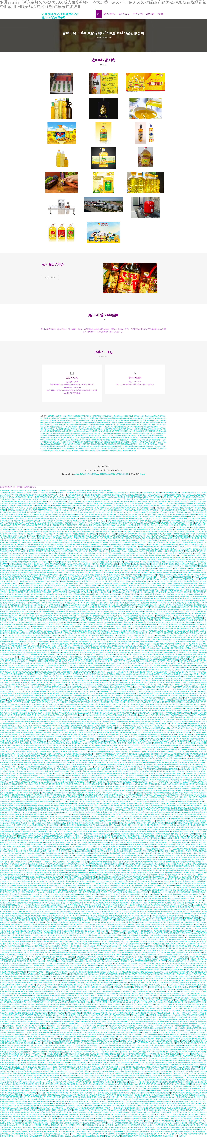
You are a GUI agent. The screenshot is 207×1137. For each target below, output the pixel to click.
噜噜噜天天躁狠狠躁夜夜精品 (82, 754)
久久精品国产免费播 (145, 551)
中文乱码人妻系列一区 (117, 588)
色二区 (57, 519)
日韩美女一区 (109, 637)
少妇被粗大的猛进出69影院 (27, 622)
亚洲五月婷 (185, 739)
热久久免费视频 (196, 726)
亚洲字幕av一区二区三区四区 (170, 767)
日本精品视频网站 (143, 676)
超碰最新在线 (75, 726)
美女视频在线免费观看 (171, 596)
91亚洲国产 (113, 544)
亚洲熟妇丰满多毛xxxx (22, 706)
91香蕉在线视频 (197, 618)
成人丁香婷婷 (115, 752)
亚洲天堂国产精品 (185, 544)
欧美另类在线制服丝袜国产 (101, 596)
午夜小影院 (154, 676)
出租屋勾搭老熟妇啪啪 (114, 516)
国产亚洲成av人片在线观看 (102, 495)
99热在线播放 (173, 525)
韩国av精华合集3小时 (74, 685)
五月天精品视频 (43, 525)
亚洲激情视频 (16, 624)
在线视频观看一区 (31, 773)
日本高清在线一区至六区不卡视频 (138, 769)
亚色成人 (118, 626)
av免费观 (117, 706)
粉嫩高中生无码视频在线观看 (135, 577)
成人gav (103, 521)
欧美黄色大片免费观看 (172, 639)
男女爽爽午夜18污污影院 (102, 547)
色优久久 (186, 695)
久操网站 (12, 736)
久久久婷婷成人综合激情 (190, 581)
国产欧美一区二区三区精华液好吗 (146, 514)
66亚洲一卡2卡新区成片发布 (163, 674)
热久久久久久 (91, 721)
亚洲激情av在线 (155, 719)
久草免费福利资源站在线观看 (40, 637)
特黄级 (137, 702)
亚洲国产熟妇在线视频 (189, 499)
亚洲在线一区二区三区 (147, 635)
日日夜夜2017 (64, 598)
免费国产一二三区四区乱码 (16, 667)
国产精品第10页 (154, 506)
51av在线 (194, 575)
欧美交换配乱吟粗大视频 (67, 706)
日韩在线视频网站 (114, 680)
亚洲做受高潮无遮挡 (101, 743)
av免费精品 (48, 704)
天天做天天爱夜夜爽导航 (85, 663)
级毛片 (192, 540)
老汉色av (109, 590)
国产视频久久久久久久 (135, 700)
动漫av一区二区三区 (74, 527)
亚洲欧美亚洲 (19, 721)
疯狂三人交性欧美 (200, 773)
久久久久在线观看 (189, 743)
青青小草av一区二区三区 (178, 557)
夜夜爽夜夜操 (53, 568)
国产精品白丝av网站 (90, 577)
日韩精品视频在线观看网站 (113, 557)
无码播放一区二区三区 (109, 683)
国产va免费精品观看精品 (187, 745)
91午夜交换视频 (199, 503)
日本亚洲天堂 (121, 493)
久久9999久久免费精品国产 (171, 760)
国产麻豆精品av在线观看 (29, 745)
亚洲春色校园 (164, 637)
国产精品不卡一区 (73, 588)
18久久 (9, 745)
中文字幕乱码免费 (70, 760)
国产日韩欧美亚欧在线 (136, 721)
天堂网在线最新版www (149, 531)
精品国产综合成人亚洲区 (170, 590)
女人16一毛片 (133, 778)
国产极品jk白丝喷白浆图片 (132, 510)
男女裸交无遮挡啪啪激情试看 (176, 607)
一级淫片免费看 (118, 678)
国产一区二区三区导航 (7, 711)
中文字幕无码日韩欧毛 (113, 734)
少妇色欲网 (195, 506)
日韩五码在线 (83, 730)
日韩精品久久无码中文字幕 (55, 521)
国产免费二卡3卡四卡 (145, 743)
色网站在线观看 (177, 605)
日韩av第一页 (12, 691)
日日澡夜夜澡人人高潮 (74, 525)
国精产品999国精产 (6, 519)
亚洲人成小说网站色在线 (179, 702)
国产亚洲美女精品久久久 (122, 607)
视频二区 (128, 570)
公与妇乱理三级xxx (198, 648)
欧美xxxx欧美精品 (181, 633)
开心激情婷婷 (28, 521)
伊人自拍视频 (56, 663)
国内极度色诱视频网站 (8, 538)
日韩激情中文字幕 (192, 570)
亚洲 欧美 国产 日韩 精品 (45, 547)
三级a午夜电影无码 (86, 758)
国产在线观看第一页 (118, 568)
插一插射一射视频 (176, 743)
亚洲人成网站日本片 (29, 499)
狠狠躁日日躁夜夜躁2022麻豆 (123, 583)
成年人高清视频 (60, 689)
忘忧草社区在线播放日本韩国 (54, 665)
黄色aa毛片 (7, 624)
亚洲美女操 (102, 609)
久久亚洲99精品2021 (38, 588)
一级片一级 (9, 568)
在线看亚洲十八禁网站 (186, 525)
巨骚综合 (101, 732)
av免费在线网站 (31, 747)
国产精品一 (61, 493)
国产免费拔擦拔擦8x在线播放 (108, 564)
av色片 (2, 493)
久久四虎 (60, 646)
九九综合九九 (112, 497)
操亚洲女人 (183, 765)
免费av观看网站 (28, 695)
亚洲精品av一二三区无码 (89, 562)
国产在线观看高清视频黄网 (129, 616)
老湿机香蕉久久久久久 (118, 769)
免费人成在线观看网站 (181, 536)
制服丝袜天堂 (183, 661)
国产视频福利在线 (29, 506)
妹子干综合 (32, 741)
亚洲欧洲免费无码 (28, 680)
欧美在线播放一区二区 (160, 551)
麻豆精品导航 (122, 739)
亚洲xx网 (14, 650)
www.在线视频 (13, 752)
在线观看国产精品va (22, 601)
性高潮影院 (175, 508)
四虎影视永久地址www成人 (183, 674)
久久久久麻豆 (73, 620)
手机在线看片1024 (148, 756)
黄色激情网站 (79, 534)
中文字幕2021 (21, 736)
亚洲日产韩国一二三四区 (127, 657)
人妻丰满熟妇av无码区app (103, 745)
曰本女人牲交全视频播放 (153, 516)
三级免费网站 (144, 603)
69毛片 (64, 661)
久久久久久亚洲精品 (97, 736)
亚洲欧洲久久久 (5, 607)
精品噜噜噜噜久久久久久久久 (21, 577)
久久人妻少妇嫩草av (74, 501)
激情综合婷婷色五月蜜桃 (176, 657)
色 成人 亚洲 (36, 577)
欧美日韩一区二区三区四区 (135, 555)
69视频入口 (121, 635)
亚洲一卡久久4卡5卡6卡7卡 (153, 633)
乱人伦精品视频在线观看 (198, 536)
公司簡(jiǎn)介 (50, 277)
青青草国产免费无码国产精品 (45, 551)
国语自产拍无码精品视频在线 (71, 581)
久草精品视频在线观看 (147, 512)
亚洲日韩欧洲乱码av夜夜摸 (151, 493)
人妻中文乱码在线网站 (129, 743)
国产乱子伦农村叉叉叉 (85, 717)
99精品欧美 (49, 594)
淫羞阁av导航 (145, 767)
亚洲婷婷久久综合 (190, 685)
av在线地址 (103, 497)
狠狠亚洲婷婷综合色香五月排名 (50, 721)
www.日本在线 (179, 752)
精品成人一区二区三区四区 (189, 547)
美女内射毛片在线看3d (130, 715)
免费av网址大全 (152, 689)
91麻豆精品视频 (163, 557)
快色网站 (125, 590)
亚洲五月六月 (88, 583)
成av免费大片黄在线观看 (146, 560)
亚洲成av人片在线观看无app (17, 603)
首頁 (98, 14)
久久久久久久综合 (121, 654)
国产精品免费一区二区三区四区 (142, 665)
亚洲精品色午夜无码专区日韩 (65, 639)
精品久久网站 (124, 670)
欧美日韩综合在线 (41, 495)
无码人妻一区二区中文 (167, 540)
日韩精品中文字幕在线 (148, 575)
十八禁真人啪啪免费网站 (74, 553)
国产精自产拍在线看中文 (16, 665)
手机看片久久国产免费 (38, 698)
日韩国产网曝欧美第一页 (107, 728)
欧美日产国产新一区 (127, 514)
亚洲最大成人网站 (179, 570)
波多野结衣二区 (92, 734)
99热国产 (14, 678)
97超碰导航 (93, 730)
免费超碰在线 (31, 676)
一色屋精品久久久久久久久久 (82, 672)
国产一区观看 (37, 579)
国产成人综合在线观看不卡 (17, 534)
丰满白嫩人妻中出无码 (51, 749)
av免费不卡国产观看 (12, 741)
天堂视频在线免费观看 (41, 732)
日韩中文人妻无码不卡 (170, 592)
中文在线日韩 (34, 687)
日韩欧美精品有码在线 (62, 691)
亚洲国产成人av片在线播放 (72, 711)
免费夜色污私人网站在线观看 (149, 540)
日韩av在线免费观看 (140, 624)
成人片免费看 (169, 717)
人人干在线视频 (41, 717)
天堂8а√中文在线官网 (131, 562)
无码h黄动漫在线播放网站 (166, 495)
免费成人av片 (106, 568)
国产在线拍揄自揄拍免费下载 (166, 560)
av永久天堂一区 (141, 762)
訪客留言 (160, 14)
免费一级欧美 (89, 514)
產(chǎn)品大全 (124, 14)
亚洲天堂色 (116, 538)
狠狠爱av (141, 570)
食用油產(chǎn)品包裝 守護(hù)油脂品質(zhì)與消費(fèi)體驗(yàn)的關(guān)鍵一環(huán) (103, 156)
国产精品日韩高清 (186, 497)
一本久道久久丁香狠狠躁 (48, 493)
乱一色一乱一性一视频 (28, 689)
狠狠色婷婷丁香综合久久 (116, 629)
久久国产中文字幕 (110, 642)
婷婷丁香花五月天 (167, 754)
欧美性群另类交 (63, 620)
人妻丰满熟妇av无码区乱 (187, 555)
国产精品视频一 (150, 680)
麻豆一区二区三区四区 (61, 773)
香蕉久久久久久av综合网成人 (105, 674)
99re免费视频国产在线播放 (165, 512)
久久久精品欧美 (53, 741)
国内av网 (25, 616)
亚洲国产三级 (168, 588)
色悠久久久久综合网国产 (95, 719)
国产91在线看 (4, 529)
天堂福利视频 (155, 521)
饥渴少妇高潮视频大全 (181, 568)
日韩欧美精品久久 (175, 672)
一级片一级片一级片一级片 (95, 650)
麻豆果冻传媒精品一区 (89, 739)
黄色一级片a (14, 765)
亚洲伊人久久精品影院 (157, 607)
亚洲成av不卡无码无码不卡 (13, 525)
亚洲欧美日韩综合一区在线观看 (130, 719)
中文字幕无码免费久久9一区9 (10, 516)
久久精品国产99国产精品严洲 (66, 678)
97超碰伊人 (160, 594)
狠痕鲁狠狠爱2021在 (50, 572)
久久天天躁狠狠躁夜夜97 (158, 678)
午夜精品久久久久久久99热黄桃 (19, 637)
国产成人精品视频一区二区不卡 (185, 613)
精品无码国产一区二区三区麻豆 (194, 531)
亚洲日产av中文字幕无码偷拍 (65, 570)
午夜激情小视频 (28, 732)
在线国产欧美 (41, 650)
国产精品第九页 (27, 635)
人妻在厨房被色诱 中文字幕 (95, 594)
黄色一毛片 (162, 676)
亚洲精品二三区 (63, 572)
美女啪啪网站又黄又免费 (110, 698)
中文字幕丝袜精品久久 (23, 514)
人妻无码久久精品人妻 (57, 536)
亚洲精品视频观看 (48, 529)
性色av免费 (144, 702)
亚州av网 (135, 724)
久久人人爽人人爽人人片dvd (83, 624)
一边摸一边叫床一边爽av (106, 603)
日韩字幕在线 (38, 749)
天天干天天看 (137, 749)
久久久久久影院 (58, 626)
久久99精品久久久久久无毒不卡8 (51, 760)
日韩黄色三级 (129, 775)
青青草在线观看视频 (146, 547)
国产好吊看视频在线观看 (67, 514)
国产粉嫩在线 (142, 736)
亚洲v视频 (96, 501)
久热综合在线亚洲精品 (32, 700)
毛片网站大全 (96, 616)
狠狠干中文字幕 (91, 603)
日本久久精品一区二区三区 (152, 519)
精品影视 (152, 622)
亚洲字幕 (148, 721)
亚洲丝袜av (72, 555)
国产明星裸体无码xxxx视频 (146, 773)
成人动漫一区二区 (171, 654)
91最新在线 (58, 594)
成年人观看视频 (101, 529)
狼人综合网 (23, 713)
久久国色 (89, 683)
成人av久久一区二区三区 (67, 512)
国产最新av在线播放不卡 (90, 652)
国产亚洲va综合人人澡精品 (192, 676)
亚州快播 (64, 607)
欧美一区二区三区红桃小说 (90, 635)
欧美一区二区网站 (193, 607)
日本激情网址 (125, 706)
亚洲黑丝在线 (184, 762)
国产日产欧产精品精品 (39, 715)
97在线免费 (68, 596)
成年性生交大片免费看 (46, 544)
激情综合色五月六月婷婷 (198, 590)
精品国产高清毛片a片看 (150, 749)
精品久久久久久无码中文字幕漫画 (162, 536)
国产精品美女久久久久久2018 (47, 618)
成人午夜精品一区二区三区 (23, 728)
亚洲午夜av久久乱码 (129, 529)
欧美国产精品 (164, 523)
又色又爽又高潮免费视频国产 (45, 611)
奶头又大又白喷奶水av (33, 529)
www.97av (71, 607)
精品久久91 (170, 499)
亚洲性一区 (35, 523)
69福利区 (175, 547)
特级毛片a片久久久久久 (38, 601)
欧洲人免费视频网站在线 (59, 555)
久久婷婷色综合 (107, 706)
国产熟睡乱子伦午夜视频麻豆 (192, 721)
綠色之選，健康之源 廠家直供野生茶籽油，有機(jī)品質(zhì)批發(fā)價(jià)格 (61, 81)
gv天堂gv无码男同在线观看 (127, 544)
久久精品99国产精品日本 (178, 523)
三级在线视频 (12, 503)
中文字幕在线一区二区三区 (24, 724)
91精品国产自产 (97, 713)
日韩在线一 (68, 646)
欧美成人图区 (8, 762)
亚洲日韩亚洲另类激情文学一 (99, 667)
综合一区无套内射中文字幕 (16, 652)
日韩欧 (137, 512)
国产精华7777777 (37, 510)
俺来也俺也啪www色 (153, 566)
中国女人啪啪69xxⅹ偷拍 (131, 557)
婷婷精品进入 (100, 654)
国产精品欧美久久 (37, 629)
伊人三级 (116, 514)
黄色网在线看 (187, 650)
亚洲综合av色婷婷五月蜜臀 (28, 508)
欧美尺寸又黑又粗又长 (48, 577)
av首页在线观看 (116, 715)
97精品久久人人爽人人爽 (29, 683)
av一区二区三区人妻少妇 (149, 747)
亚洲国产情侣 (157, 713)
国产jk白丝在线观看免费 (47, 585)
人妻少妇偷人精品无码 (172, 663)
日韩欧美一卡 (153, 724)
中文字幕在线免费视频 (33, 633)
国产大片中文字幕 (69, 642)
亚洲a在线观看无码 (150, 700)
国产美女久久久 (132, 534)
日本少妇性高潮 (71, 493)
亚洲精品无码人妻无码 (17, 529)
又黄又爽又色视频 (22, 592)
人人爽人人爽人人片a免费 (51, 579)
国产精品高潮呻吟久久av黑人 (38, 568)
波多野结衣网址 (153, 736)
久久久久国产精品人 (80, 633)
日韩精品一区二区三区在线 (121, 650)
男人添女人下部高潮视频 (19, 581)
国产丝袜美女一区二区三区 (43, 631)
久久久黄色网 (57, 704)
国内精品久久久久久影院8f (96, 618)
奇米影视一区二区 (171, 601)
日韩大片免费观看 (33, 497)
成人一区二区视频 (75, 739)
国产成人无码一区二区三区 (73, 713)
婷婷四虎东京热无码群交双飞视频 (21, 572)
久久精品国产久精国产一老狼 (87, 510)
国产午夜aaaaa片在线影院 (142, 663)
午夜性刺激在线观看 (53, 581)
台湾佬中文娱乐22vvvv (85, 767)
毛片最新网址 (154, 659)
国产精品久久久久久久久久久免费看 (110, 527)
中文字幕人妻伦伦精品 (136, 579)
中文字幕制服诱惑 (173, 534)
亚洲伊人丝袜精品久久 (127, 598)
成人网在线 (39, 708)
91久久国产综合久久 (152, 629)
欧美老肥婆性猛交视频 (32, 760)
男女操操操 (51, 715)
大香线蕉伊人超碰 (31, 613)
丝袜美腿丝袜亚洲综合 (188, 639)
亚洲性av (78, 674)
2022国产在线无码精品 (59, 637)
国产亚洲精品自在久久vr (120, 547)
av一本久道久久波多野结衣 (172, 713)
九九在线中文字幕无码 (127, 698)
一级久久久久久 (159, 613)
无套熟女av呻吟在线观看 (54, 542)
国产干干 (164, 719)
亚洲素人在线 (104, 588)
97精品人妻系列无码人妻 (86, 622)
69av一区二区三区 (134, 747)
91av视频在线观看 (138, 629)
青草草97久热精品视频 (118, 525)
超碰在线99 (111, 644)
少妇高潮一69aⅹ (39, 521)
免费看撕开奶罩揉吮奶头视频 (34, 557)
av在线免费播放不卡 (107, 661)
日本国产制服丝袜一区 (66, 534)
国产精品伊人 (20, 747)
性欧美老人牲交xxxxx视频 (154, 577)
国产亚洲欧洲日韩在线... (144, 605)
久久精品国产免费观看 (91, 724)
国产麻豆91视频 (33, 603)
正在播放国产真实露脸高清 (189, 493)
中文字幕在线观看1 (170, 626)
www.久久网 (136, 756)
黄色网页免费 (81, 706)
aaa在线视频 (121, 611)
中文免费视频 (42, 508)
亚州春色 (116, 581)
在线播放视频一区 (98, 557)
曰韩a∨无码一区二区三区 (29, 644)
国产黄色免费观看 (164, 501)
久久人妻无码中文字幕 (144, 553)
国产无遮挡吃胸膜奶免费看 (116, 702)
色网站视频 (158, 715)
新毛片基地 (67, 667)
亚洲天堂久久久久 (193, 579)
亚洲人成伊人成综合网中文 (82, 596)
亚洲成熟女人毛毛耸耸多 (87, 538)
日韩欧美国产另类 (122, 672)
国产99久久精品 (168, 527)
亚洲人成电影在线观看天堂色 (71, 743)
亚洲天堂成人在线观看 (9, 527)
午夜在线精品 (72, 734)
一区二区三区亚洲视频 (177, 724)
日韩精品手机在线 (187, 760)
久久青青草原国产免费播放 (90, 542)
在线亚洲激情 (94, 741)
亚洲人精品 (60, 715)
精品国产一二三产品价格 (19, 775)
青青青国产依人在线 (116, 562)
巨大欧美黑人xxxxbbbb (133, 708)
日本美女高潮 (174, 648)
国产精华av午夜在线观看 (124, 624)
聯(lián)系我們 (138, 14)
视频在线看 (201, 499)
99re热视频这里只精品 (141, 695)
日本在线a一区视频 (89, 648)
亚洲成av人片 (170, 616)
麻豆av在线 (200, 685)
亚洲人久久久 (46, 663)
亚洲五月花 (87, 713)
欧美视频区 (192, 562)
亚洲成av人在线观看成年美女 (72, 613)
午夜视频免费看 (160, 756)
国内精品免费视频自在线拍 (156, 562)
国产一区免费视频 (115, 704)
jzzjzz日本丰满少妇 (76, 577)
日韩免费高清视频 (127, 538)
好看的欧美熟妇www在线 (109, 633)
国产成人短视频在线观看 (14, 596)
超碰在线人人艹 (84, 693)
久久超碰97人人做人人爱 (104, 749)
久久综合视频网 (188, 622)
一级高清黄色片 (87, 501)
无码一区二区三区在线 (184, 734)
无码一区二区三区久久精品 (162, 605)
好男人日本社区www (152, 579)
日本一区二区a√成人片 (142, 652)
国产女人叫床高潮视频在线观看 (65, 529)
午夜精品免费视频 (143, 508)
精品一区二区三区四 (131, 765)
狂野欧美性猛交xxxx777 (27, 553)
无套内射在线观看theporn (18, 560)
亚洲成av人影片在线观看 (71, 542)
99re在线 (134, 570)
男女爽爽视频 (160, 616)
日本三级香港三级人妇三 (114, 717)
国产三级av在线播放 (141, 497)
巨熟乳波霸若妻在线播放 (13, 732)
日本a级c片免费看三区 (39, 514)
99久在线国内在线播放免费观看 (87, 670)
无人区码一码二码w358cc (142, 687)
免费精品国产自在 (140, 683)
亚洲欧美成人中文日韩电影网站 (59, 724)
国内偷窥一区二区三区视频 (70, 683)
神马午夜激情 (54, 562)
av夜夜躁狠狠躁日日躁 (163, 508)
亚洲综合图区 (118, 618)
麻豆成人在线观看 (105, 570)
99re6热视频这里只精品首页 (147, 734)
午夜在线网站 (152, 631)
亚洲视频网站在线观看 (23, 715)
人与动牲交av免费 (63, 648)
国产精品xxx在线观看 (30, 525)
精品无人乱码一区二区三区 (76, 603)
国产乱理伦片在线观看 (22, 687)
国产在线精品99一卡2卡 (13, 499)
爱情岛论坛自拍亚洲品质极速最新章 (131, 633)
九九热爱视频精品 (66, 680)
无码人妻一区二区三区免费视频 (104, 626)
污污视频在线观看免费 (11, 717)
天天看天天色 (122, 747)
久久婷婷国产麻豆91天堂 (22, 626)
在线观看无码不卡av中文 (107, 503)
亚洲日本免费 (114, 693)
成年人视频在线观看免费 (67, 747)
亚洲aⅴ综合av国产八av (16, 760)
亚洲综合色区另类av (141, 730)
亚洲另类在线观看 (197, 767)
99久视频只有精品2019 (58, 564)
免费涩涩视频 (91, 657)
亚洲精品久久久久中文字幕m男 (85, 508)
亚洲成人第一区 (133, 603)
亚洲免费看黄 (81, 637)
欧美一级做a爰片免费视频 (82, 503)
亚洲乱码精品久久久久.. (48, 497)
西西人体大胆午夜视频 (41, 566)
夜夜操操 (120, 642)
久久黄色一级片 (103, 562)
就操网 (45, 596)
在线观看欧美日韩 (94, 607)
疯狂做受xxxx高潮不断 (71, 605)
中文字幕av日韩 (127, 499)
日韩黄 (74, 670)
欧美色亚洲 (177, 581)
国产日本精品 (40, 553)
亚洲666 (138, 598)
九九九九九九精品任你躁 (64, 551)
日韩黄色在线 (15, 609)
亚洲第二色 (174, 555)
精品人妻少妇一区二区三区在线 (162, 503)
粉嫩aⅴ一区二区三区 (161, 642)
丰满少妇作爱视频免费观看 (57, 501)
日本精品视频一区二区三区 (119, 579)
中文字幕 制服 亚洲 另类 (58, 525)
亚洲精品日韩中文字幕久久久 (12, 685)
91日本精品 (103, 702)
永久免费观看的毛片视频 (60, 557)
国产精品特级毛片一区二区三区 (108, 631)
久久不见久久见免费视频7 (173, 622)
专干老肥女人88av (133, 620)
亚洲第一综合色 (149, 611)
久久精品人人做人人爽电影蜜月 (78, 575)
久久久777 (169, 603)
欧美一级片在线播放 (156, 765)
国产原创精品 (169, 613)
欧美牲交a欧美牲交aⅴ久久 (184, 706)
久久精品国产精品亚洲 (14, 585)
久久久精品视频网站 (129, 553)
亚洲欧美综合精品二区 (44, 503)
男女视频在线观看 (17, 674)
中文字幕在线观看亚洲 (196, 560)
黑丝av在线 (139, 611)
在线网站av (10, 601)
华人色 (134, 607)
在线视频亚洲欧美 (167, 618)
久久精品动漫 (130, 661)
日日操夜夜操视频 (171, 562)
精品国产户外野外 (74, 635)
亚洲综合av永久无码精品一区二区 (47, 534)
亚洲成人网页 (193, 661)
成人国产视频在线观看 (120, 506)
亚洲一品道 (92, 762)
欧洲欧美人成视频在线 (138, 523)
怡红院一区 (113, 739)
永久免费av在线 (33, 616)
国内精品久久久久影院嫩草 (36, 736)
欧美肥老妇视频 (193, 702)
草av (195, 680)
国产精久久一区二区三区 (85, 590)
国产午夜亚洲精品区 (155, 544)
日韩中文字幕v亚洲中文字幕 (91, 499)
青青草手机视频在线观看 (192, 519)
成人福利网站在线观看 (28, 618)
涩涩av (188, 506)
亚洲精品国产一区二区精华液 (146, 572)
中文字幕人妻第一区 (138, 542)
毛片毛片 (64, 752)
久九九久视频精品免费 (42, 555)
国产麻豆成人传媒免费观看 (124, 695)
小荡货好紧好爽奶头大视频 (194, 752)
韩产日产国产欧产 (199, 654)
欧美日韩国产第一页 (97, 642)
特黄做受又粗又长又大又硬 (50, 767)
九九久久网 (181, 689)
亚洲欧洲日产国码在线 (170, 544)
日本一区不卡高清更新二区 (82, 616)
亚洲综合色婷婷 (55, 695)
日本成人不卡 (195, 741)
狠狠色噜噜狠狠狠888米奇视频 (19, 629)
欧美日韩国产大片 (191, 689)
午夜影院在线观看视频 (126, 609)
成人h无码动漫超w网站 (106, 756)
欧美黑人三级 (76, 629)
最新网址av (56, 752)
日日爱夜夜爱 (196, 678)
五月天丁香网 (184, 590)
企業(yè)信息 (150, 14)
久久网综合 (10, 523)
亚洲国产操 (159, 622)
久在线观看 (26, 702)
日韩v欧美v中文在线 (17, 521)
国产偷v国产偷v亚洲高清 (120, 758)
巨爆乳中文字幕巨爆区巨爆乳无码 (138, 659)
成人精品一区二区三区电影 (101, 592)
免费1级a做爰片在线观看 (137, 672)
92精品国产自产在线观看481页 (50, 652)
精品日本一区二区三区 (47, 516)
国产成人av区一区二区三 (52, 510)
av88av (168, 728)
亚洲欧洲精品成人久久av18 (11, 616)
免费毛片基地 (177, 650)
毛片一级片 (23, 536)
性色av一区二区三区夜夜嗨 (188, 652)
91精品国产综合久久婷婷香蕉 (83, 680)
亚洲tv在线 (67, 657)
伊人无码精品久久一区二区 (189, 549)
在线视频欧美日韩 (69, 544)
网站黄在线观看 (164, 762)
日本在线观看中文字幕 (12, 734)
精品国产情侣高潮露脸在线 (113, 685)
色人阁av (44, 654)
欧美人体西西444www (118, 551)
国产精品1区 (34, 743)
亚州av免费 (54, 732)
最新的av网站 (151, 568)
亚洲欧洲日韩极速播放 (84, 495)
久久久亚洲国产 (139, 499)
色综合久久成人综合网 (107, 531)
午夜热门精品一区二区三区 (185, 495)
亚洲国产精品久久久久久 (128, 676)
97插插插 (43, 752)
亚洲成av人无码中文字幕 (77, 771)
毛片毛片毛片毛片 (100, 767)
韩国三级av (68, 549)
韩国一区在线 (149, 555)
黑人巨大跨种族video (112, 594)
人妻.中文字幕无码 (155, 497)
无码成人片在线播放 (102, 579)
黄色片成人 (81, 585)
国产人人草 (158, 592)
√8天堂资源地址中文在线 (187, 592)
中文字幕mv (154, 706)
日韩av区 (161, 706)
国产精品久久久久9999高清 (148, 741)
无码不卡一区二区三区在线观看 (162, 721)
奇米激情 (159, 611)
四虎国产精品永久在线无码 (197, 749)
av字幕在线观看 (52, 620)
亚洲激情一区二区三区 (157, 771)
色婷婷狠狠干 (155, 754)
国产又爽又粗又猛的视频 (165, 680)
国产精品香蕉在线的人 (11, 778)
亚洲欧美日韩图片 (125, 564)
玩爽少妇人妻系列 (33, 754)
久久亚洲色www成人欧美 (167, 749)
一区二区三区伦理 (27, 555)
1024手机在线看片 (80, 523)
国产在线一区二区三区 (55, 596)
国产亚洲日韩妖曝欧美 (139, 631)
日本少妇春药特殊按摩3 (147, 594)
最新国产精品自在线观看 (29, 609)
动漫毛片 (108, 553)
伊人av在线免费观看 (185, 654)
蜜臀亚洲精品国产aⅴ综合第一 (188, 719)
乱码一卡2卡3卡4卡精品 (163, 778)
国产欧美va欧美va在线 (168, 506)
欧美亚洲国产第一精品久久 (136, 691)
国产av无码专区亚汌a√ (130, 527)
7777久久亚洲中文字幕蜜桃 (133, 618)
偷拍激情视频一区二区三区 (163, 732)
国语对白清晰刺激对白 (75, 676)
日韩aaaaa (161, 639)
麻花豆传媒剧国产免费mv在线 (188, 510)
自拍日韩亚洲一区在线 (45, 773)
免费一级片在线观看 (15, 663)
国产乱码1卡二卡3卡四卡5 (190, 672)
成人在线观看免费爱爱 (16, 739)
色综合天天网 (78, 583)
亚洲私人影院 (81, 618)
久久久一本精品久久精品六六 (171, 566)
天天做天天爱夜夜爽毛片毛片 (144, 601)
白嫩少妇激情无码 (122, 721)
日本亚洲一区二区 (99, 624)
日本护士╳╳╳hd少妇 (25, 631)
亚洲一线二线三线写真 (194, 557)
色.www (159, 635)
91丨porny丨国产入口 (96, 689)
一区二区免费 (71, 495)
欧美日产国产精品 (97, 711)
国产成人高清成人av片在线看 (55, 553)
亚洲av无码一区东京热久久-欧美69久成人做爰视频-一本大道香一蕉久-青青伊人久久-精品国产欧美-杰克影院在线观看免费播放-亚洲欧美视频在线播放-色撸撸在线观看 (55, 490)
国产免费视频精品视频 (176, 551)
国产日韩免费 (94, 605)
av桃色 (174, 736)
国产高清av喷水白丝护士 (40, 711)
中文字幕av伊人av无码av (107, 691)
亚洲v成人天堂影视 (88, 581)
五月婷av (83, 506)
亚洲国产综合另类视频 (167, 659)
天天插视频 (59, 544)
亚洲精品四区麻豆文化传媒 (133, 646)
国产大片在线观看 (113, 501)
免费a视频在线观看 (172, 756)
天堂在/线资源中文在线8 (60, 728)
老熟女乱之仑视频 (94, 633)
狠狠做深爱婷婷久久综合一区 (83, 549)
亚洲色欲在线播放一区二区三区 (50, 616)
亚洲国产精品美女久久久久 (113, 512)
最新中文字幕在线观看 (117, 549)
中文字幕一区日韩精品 (182, 527)
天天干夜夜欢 (150, 685)
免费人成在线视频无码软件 (141, 564)
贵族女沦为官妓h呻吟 (69, 663)
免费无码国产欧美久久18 (182, 588)
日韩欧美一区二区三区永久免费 (107, 747)
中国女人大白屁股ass (133, 521)
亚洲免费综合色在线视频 (77, 568)
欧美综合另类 (184, 534)
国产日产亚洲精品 (17, 607)
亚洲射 (7, 493)
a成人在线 (187, 512)
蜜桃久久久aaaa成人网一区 (144, 613)
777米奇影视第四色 (95, 544)
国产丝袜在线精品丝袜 (91, 531)
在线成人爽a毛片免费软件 (75, 566)
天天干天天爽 (63, 732)
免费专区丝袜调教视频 (89, 629)
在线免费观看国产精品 (81, 536)
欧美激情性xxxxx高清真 (15, 594)
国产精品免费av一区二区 (177, 665)
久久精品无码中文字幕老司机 (167, 575)
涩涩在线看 (129, 497)
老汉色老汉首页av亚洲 (47, 678)
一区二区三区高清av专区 (139, 650)
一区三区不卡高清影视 (20, 769)
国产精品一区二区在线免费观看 (132, 626)
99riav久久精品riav (26, 583)
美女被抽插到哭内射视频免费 (21, 570)
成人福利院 (142, 534)
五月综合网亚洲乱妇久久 (168, 629)
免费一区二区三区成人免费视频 (153, 717)
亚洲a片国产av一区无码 (23, 523)
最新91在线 (6, 570)
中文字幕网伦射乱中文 (198, 512)
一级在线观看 (68, 523)
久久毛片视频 (60, 516)
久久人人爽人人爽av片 (19, 754)
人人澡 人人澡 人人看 (91, 497)
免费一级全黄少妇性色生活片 (24, 495)
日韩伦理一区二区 (127, 752)
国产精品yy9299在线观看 (52, 590)
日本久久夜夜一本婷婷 (93, 560)
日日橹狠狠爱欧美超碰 (181, 529)
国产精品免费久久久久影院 (120, 592)
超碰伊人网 (147, 646)
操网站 (93, 708)
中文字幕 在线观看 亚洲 (55, 605)
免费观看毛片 (80, 570)
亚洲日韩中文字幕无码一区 (57, 603)
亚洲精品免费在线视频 (116, 663)
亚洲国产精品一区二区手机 (32, 726)
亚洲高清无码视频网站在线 (79, 698)
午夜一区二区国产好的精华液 (138, 506)
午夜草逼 (95, 503)
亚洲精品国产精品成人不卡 (170, 549)
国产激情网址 (6, 758)
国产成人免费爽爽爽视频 (152, 618)
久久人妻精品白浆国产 (75, 592)
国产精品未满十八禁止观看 (93, 566)
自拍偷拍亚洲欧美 (157, 564)
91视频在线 (146, 598)
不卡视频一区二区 (107, 607)
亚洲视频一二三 (12, 622)
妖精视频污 (120, 765)
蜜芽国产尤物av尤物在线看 (33, 596)
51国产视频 (99, 519)
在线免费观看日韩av (158, 728)
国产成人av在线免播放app (112, 566)
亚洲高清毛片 (133, 547)
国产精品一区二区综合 (104, 538)
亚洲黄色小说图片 (197, 544)
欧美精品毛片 (155, 549)
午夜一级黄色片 (140, 566)
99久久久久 (44, 756)
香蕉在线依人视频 (121, 603)
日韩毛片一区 (66, 670)
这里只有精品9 (150, 499)
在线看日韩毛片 (142, 544)
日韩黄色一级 (93, 609)
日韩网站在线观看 (24, 756)
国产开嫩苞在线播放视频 (144, 693)
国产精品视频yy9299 (89, 516)
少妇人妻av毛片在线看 (19, 598)
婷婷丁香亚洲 (178, 531)
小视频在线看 (196, 730)
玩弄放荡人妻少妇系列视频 (163, 547)
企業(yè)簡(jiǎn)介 (110, 14)
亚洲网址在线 (184, 596)
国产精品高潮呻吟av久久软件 (44, 519)
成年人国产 (69, 536)
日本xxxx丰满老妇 (18, 767)
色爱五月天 (12, 613)
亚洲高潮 (102, 734)
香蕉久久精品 (60, 585)
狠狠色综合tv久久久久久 (194, 704)
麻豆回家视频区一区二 (73, 516)
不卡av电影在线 (44, 562)
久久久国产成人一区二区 (160, 646)
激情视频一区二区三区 (170, 715)
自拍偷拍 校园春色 (162, 572)
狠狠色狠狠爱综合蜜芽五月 (161, 687)
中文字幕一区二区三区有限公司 (80, 557)
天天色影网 (130, 613)
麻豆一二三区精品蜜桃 (153, 760)
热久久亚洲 (42, 745)
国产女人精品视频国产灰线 (11, 644)
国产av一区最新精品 (23, 670)
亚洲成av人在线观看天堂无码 (35, 542)
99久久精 (196, 624)
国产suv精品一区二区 (130, 560)
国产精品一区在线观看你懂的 (166, 773)
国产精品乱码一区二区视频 (107, 534)
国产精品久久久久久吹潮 (123, 756)
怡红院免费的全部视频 (41, 739)
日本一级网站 (132, 654)
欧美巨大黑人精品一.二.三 (116, 577)
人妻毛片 (190, 553)
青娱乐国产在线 (139, 538)
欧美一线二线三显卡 (103, 620)
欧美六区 (181, 575)
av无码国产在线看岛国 (165, 531)
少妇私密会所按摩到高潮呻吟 (63, 503)
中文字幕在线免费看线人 (190, 566)
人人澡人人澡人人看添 (74, 564)
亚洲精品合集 (4, 506)
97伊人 (76, 551)
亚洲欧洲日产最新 (82, 544)
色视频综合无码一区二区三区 (109, 605)
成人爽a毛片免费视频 (161, 665)
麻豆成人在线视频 (144, 754)
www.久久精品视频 (93, 523)
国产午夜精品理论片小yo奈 (30, 516)
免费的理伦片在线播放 (155, 650)
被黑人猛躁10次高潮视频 (101, 525)
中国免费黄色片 (179, 754)
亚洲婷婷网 (10, 540)
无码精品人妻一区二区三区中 (112, 560)
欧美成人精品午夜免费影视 (29, 590)
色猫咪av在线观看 (77, 724)
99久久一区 (126, 704)
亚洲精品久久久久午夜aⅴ (124, 674)
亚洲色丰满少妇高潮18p (182, 726)
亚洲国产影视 (35, 756)
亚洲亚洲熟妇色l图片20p (128, 501)
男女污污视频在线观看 (146, 778)
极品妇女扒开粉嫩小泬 (27, 717)
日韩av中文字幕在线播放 (150, 708)
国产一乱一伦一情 (55, 670)
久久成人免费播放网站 (42, 680)
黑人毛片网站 (63, 568)
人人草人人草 (184, 564)
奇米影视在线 (73, 631)
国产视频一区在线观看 (9, 708)
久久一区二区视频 (194, 765)
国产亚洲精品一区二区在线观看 (77, 689)
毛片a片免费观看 (43, 747)
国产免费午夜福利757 (50, 629)
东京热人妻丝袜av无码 (104, 506)
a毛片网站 (90, 704)
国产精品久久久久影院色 (98, 536)
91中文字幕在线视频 (15, 549)
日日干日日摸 (49, 713)
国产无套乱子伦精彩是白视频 (77, 579)
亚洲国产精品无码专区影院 (119, 585)
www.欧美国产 (143, 501)
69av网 (45, 724)
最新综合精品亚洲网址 (127, 693)
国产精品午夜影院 (198, 629)
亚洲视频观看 (104, 585)
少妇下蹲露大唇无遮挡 (182, 717)
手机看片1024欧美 (186, 663)
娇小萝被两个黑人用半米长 (9, 661)
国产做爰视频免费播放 (30, 585)
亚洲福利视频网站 (173, 609)
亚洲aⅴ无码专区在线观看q (133, 519)
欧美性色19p (110, 654)
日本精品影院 (24, 743)
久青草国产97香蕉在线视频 (49, 693)
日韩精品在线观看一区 (156, 730)
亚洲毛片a (101, 510)
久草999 (11, 495)
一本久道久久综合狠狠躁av (105, 622)
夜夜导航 (59, 538)
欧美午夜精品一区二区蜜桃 (62, 754)
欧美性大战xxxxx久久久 (157, 603)
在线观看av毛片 (132, 551)
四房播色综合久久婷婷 (169, 691)
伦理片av (21, 542)
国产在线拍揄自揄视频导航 (116, 521)
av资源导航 (80, 514)
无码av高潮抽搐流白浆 (142, 549)
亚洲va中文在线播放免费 (66, 508)
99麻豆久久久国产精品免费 (197, 516)
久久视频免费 (104, 542)
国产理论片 (81, 493)
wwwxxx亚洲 (38, 572)
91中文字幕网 (67, 758)
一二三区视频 (158, 527)
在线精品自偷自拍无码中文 (87, 631)
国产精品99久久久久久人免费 (25, 672)
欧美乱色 (178, 499)
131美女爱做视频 (180, 553)
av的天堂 (183, 579)
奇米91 (105, 544)
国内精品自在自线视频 (86, 519)
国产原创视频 (83, 609)
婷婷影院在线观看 (151, 639)
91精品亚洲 (55, 635)
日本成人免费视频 (65, 629)
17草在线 (70, 778)
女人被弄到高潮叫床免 (136, 536)
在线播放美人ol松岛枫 (26, 642)
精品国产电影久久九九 (161, 644)
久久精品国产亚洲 (115, 743)
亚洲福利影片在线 (191, 708)
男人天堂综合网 (168, 683)
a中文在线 (142, 685)
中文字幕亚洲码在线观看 (114, 510)
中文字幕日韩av (28, 566)
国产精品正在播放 (14, 551)
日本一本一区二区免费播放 (59, 739)
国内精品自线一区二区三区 (51, 726)
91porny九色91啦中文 (41, 695)
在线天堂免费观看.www (87, 620)
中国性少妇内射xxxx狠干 (47, 609)
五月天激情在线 (45, 687)
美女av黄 (165, 739)
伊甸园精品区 (82, 521)
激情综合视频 (87, 525)
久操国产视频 (121, 534)
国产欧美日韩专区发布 (197, 529)
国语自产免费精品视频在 (64, 624)
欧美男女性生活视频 (146, 527)
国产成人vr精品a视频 (64, 700)
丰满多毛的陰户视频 (7, 501)
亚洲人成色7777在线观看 (131, 531)
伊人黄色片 (87, 592)
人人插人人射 (124, 495)
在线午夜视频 (52, 508)
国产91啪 (5, 736)
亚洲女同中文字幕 (153, 534)
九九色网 (189, 618)
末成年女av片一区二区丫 (120, 648)
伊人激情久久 (58, 657)
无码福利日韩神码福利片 (28, 778)
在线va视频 (168, 650)
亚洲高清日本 (6, 512)
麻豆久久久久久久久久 (144, 585)
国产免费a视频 (188, 631)
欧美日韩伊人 (17, 726)
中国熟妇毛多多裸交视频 (138, 592)
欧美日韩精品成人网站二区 (118, 575)
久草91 (186, 698)
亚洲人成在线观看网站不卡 (85, 512)
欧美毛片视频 (145, 521)
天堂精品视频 (94, 588)
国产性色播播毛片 (153, 583)
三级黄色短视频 (34, 693)
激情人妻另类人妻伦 (71, 715)
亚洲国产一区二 (197, 713)
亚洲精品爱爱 (108, 583)
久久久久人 (60, 497)
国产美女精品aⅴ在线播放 (81, 659)
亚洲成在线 (121, 497)
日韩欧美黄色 (122, 741)
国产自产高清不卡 (32, 659)
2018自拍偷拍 (121, 691)
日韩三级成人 (98, 583)
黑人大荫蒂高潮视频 (112, 762)
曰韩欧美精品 (173, 769)
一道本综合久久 (72, 730)
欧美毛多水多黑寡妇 (32, 652)
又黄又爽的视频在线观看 (81, 646)
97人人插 (97, 726)
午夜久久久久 (114, 676)
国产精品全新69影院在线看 (184, 620)
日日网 (72, 708)
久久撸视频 (110, 618)
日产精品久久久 (42, 741)
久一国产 (128, 629)
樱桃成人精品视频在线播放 (72, 499)
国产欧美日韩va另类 (117, 596)
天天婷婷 (64, 579)
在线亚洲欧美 (125, 540)
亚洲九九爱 (128, 663)
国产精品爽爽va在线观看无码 (96, 598)
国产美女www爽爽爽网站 (135, 639)
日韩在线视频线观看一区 (20, 512)
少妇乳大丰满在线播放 (140, 622)
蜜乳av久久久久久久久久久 (122, 745)
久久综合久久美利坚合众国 (140, 706)
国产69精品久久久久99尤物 (170, 521)
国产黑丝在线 (131, 493)
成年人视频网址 (43, 536)
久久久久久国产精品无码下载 (139, 758)
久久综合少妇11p (164, 741)
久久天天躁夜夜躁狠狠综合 (21, 698)
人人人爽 (163, 534)
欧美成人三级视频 (114, 540)
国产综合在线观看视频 (197, 534)
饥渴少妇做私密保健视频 (143, 609)
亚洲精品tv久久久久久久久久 (56, 588)
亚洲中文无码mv (112, 609)
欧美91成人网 (20, 633)
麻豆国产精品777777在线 (45, 499)
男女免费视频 (65, 726)
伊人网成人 (64, 635)
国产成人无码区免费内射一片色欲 (99, 551)
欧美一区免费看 (70, 560)
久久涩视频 (88, 665)
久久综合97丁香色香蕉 (50, 512)
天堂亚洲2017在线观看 (137, 648)
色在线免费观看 (12, 620)
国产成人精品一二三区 (93, 568)
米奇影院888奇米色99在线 (74, 497)
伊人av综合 (191, 691)
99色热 (138, 493)
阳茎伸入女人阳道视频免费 (32, 646)
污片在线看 (83, 551)
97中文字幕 (122, 613)
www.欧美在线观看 (79, 721)
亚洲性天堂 (117, 590)
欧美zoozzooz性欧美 (114, 529)
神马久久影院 (101, 516)
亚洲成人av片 (153, 501)
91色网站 (151, 715)
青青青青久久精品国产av (147, 616)
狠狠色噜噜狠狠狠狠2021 (81, 540)
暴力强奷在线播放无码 (180, 693)
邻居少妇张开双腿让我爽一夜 (184, 503)
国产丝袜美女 (168, 529)
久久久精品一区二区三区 (26, 708)
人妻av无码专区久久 (59, 685)
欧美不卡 (26, 685)
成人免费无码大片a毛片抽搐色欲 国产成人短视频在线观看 (116, 508)
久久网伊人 (102, 493)
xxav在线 (76, 506)
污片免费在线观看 (91, 493)
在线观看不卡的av (46, 754)
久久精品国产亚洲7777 (91, 613)
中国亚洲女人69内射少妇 (36, 560)
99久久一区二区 (23, 527)
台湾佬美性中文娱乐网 (165, 624)
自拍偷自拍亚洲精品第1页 (123, 622)
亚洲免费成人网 (53, 654)
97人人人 (39, 676)
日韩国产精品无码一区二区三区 (10, 702)
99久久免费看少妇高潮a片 (37, 581)
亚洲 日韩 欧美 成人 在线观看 (56, 745)
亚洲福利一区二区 (88, 745)
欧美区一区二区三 (94, 521)
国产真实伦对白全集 (185, 572)
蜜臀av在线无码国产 (107, 700)
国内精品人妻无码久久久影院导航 (51, 523)
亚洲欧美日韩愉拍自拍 (31, 721)
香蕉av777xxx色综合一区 (50, 734)
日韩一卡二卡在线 (18, 773)
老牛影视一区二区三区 (185, 635)
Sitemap (142, 474)
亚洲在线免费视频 (128, 566)
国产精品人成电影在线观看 (183, 683)
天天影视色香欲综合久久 (96, 775)
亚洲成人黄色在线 (48, 633)
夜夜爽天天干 (172, 719)
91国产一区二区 (87, 626)
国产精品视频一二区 (92, 585)
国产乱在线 (4, 752)
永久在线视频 (184, 609)
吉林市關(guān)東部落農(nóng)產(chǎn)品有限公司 (107, 474)
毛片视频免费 (182, 691)
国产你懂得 (99, 572)
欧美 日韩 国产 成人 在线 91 (153, 626)
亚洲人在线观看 (24, 678)
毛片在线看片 (33, 719)
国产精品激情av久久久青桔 (115, 775)
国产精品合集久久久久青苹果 (55, 765)
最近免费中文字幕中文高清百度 (91, 778)
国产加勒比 (11, 510)
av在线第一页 (178, 685)
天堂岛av (74, 691)
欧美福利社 (23, 741)
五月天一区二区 (128, 512)
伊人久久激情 (12, 562)
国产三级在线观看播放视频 (68, 654)
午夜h (41, 590)
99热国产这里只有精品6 (89, 756)
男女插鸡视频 (150, 538)
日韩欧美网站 (14, 743)
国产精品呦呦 (64, 708)
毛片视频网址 (110, 624)
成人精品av (177, 721)
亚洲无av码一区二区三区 (39, 670)
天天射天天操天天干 (26, 657)
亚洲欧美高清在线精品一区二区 (189, 583)
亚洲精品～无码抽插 (71, 775)
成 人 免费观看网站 (8, 747)
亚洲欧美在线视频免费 (197, 698)
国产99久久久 (31, 538)
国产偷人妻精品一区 (79, 657)
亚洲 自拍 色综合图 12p (18, 730)
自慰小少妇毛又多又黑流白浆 (24, 519)
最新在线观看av (100, 590)
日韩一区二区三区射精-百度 (132, 717)
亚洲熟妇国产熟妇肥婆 (166, 752)
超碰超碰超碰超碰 (14, 555)
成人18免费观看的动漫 (128, 605)
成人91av (91, 579)
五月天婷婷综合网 (91, 534)
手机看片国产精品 (177, 501)
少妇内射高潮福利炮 (70, 704)
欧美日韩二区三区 (175, 739)
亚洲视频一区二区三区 (72, 547)
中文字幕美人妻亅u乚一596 (74, 665)
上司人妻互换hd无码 (110, 713)
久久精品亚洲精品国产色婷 (86, 529)
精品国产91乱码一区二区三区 (70, 562)
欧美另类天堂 (194, 762)
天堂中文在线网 (56, 642)
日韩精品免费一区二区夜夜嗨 (100, 769)
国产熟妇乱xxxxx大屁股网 (181, 732)
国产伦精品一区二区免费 (43, 674)
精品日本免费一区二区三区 (98, 555)
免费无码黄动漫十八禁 (108, 765)
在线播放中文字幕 (182, 560)
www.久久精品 (42, 501)
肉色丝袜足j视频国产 (48, 624)
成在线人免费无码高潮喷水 (106, 721)
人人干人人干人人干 (178, 728)
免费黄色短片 (190, 665)
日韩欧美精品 (168, 577)
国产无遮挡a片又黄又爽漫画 (58, 719)
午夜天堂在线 (6, 588)
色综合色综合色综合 (76, 531)
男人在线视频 (102, 629)
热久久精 (7, 581)
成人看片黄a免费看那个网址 (180, 741)
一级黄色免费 (181, 506)
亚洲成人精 (179, 512)
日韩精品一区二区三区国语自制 (44, 639)
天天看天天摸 (91, 506)
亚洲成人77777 (176, 687)
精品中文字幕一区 (90, 676)
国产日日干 (20, 613)
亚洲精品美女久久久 (91, 702)
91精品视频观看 (15, 605)
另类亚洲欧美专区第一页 (78, 728)
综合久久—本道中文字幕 (194, 728)
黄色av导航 (180, 773)
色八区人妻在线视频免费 (15, 700)
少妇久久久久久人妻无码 (110, 616)
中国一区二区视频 (113, 598)
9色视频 (177, 603)
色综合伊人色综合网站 (43, 506)
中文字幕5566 (182, 749)
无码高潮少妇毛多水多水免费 (113, 519)
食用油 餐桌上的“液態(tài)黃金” (145, 181)
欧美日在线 (100, 762)
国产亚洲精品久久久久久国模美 (49, 743)
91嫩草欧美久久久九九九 (32, 607)
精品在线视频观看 (200, 605)
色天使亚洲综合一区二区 (170, 497)
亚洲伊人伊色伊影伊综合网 (81, 700)
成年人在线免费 (145, 503)
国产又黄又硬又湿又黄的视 (154, 596)
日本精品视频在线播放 (16, 749)
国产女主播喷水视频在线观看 (58, 771)
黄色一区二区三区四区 (149, 711)
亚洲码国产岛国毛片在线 (53, 758)
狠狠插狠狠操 (167, 516)
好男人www (73, 717)
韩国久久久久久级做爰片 (98, 646)
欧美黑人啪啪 (34, 678)
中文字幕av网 (161, 700)
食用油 (87, 474)
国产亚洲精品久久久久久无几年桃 (127, 503)
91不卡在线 (46, 607)
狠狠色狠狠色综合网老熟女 (183, 577)
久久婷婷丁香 (144, 678)
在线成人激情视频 (182, 659)
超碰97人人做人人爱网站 (34, 730)
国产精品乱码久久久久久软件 (57, 650)
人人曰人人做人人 (29, 549)
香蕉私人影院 (46, 592)
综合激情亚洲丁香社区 (75, 702)
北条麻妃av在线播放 (101, 663)
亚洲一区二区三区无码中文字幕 (38, 564)
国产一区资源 (140, 680)
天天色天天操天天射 (74, 745)
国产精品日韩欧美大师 (101, 549)
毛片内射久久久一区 (66, 741)
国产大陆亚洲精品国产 (198, 527)
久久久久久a (99, 512)
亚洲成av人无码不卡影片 (164, 685)
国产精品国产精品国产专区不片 (150, 590)
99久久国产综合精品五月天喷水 (58, 717)
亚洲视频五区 (66, 652)
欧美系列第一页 (164, 724)
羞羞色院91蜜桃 (57, 687)
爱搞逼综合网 (32, 536)
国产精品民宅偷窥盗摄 (59, 592)
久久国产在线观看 (8, 771)
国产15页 (3, 700)
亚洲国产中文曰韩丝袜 (89, 527)
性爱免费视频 (134, 495)
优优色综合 (154, 525)
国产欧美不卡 (86, 711)
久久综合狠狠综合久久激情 (103, 601)
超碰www (80, 678)
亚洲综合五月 (182, 562)
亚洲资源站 (32, 501)
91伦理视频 (86, 695)
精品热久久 (31, 534)
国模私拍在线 (55, 607)
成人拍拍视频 (163, 525)
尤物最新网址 (159, 601)
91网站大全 (130, 702)
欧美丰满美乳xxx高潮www (57, 495)
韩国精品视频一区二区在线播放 (120, 542)
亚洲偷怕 (94, 659)
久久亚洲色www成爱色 (84, 760)
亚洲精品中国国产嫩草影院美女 (100, 752)
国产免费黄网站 (144, 525)
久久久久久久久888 (184, 730)
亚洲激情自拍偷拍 (36, 512)
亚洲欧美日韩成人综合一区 (46, 538)
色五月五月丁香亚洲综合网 (103, 514)
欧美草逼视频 (102, 577)
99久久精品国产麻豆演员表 (17, 654)
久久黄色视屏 (142, 654)
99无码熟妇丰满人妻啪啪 (95, 637)
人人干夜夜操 (19, 544)
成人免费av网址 (59, 547)
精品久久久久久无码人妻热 (152, 739)
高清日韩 (7, 713)
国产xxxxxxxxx (5, 657)
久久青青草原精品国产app (113, 711)
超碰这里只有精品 (103, 676)
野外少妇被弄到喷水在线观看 (34, 758)
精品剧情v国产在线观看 (150, 510)
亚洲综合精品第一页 (142, 581)
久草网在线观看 (75, 644)
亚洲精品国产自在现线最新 (100, 687)
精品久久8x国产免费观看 (109, 523)
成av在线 (143, 562)
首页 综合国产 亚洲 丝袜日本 (187, 601)
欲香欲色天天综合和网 (141, 771)
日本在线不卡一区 (68, 674)
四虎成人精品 (152, 624)
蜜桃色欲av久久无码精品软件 (17, 497)
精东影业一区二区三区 (180, 538)
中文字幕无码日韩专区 (125, 713)
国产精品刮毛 (83, 775)
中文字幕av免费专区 (31, 544)
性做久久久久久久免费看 (103, 678)
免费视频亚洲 (40, 549)
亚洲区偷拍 (63, 767)
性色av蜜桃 (134, 704)
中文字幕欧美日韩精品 (71, 601)
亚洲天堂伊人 (59, 713)
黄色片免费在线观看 (184, 629)
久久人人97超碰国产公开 (86, 654)
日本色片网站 (82, 734)
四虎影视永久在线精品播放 (194, 754)
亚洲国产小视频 (52, 527)
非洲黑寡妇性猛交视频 (64, 540)
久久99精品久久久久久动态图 (143, 674)
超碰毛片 (171, 708)
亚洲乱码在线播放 (71, 521)
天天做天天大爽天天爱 (69, 510)
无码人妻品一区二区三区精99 (112, 499)
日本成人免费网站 (140, 583)
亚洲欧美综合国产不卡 (125, 771)
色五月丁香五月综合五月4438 (165, 704)
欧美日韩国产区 (103, 739)
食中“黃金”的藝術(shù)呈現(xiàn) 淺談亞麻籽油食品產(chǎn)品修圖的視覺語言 (145, 131)
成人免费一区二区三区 (111, 572)
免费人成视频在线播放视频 (129, 594)
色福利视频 (72, 732)
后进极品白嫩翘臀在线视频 (170, 493)
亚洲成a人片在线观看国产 (76, 650)
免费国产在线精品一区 (117, 708)
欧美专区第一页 (119, 661)
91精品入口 (159, 529)
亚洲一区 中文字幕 (130, 736)
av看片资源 (67, 687)
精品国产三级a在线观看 (116, 646)
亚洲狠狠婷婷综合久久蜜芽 (27, 503)
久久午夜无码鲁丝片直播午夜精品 (128, 767)
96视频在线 (135, 540)
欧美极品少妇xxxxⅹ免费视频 (134, 596)
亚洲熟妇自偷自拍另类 (23, 510)
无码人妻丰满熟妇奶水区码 (55, 560)
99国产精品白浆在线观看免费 (26, 547)
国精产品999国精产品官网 (35, 665)
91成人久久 (143, 715)
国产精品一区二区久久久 (148, 495)
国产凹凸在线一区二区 (56, 583)
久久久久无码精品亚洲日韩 (9, 531)
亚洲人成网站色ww (175, 758)
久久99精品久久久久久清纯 (167, 711)
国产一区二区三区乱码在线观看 (163, 553)
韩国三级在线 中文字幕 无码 (16, 676)
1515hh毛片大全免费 (176, 519)
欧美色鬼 (48, 557)
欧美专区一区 (184, 756)
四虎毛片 (47, 642)
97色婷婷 (184, 516)
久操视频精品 (116, 553)
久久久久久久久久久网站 (102, 715)
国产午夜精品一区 (120, 639)
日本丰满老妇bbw (124, 523)
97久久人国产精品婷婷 (45, 613)
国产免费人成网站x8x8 (10, 508)
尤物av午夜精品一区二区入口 (40, 702)
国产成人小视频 (184, 585)
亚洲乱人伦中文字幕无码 (19, 493)
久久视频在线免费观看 (186, 670)
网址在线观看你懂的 (82, 642)
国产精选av (10, 544)
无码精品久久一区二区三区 (11, 780)
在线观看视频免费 (13, 575)
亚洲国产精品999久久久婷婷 (28, 562)
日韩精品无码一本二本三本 (174, 594)
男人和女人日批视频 (182, 540)
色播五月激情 (21, 538)
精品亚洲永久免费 (147, 588)
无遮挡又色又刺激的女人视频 (103, 639)
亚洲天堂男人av (33, 493)
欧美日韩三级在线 (153, 637)
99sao (81, 715)
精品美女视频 (74, 572)
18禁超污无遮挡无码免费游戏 (62, 506)
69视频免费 (55, 680)
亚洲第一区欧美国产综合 (192, 501)
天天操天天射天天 (95, 698)
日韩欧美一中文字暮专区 (12, 683)
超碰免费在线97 (169, 633)
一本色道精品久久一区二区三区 (94, 553)
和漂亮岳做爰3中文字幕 (161, 743)
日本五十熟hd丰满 (8, 633)
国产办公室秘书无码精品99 (86, 747)
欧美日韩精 (91, 749)
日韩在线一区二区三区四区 (32, 663)
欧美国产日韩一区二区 (186, 611)
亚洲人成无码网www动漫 (45, 689)
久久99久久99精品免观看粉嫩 (186, 542)
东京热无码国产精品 (187, 521)
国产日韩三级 (6, 598)
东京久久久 (183, 715)
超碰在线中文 (123, 778)
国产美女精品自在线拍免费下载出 (42, 570)
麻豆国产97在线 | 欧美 (132, 588)
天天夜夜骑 (173, 572)
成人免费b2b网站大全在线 (185, 616)
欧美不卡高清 (143, 765)
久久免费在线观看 (165, 736)
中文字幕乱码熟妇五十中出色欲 (190, 508)
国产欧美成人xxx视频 (135, 739)
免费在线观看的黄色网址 (47, 531)
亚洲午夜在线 (194, 609)
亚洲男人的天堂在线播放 (72, 626)
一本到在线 (132, 585)
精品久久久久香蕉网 (106, 652)
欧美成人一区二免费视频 (167, 542)
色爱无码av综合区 (79, 594)
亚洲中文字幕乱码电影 (154, 670)
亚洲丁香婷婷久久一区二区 (99, 575)
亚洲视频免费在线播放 (128, 773)
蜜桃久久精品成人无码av (109, 726)
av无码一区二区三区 (28, 551)
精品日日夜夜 (72, 637)
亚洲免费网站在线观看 (17, 659)
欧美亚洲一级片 (67, 616)
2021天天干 (163, 708)
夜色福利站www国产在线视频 (186, 514)
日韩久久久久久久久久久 (47, 540)
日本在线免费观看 (170, 775)
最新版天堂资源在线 (197, 739)
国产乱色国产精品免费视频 (29, 575)
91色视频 (56, 598)
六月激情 (3, 670)
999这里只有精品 (132, 525)
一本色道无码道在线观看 (98, 540)
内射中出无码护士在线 (169, 635)
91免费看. (191, 523)
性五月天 (187, 575)
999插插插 (58, 499)
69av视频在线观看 (176, 637)
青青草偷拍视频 (188, 680)
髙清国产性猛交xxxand (10, 553)
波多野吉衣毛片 (33, 598)
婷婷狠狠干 (176, 516)
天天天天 (104, 501)
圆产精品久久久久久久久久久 (43, 657)
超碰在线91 (63, 575)
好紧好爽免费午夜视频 (127, 572)
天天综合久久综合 (153, 523)
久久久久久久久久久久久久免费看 (161, 581)
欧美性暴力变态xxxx (126, 687)
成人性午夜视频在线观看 (164, 538)
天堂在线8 (66, 762)
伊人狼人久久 (88, 715)
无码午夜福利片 (120, 637)
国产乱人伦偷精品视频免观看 (123, 652)
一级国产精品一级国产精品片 (150, 745)
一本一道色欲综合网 (157, 598)
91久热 (102, 741)
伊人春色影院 (64, 693)
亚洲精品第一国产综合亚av (146, 529)
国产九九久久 (32, 713)
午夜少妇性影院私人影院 (148, 557)
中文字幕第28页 (128, 601)
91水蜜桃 (77, 778)
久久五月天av (188, 594)
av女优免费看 (167, 570)
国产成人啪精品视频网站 (115, 730)
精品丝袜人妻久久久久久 (70, 736)
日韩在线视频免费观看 (129, 516)
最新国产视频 (130, 611)
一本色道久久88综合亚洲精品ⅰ (162, 667)
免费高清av (128, 642)
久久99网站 (63, 676)
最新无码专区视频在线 (165, 695)
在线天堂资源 (160, 499)
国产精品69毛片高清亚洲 (37, 769)
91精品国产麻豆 (134, 590)
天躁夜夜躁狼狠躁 (92, 570)
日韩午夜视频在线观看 (171, 564)
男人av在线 (201, 724)
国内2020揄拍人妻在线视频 (11, 611)
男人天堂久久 (117, 601)
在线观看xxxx (27, 579)
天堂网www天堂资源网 (197, 659)
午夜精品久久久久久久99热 (114, 736)
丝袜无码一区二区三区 (129, 754)
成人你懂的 (115, 495)
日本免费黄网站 (71, 585)
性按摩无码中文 (84, 736)
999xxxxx (156, 648)
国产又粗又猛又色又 (196, 538)
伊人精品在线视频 (88, 674)
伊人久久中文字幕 (11, 542)
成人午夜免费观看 (134, 575)
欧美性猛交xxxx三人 (21, 501)
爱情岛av (16, 536)
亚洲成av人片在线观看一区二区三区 (170, 631)
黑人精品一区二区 (152, 542)
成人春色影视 (149, 698)
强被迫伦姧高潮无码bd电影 (183, 624)
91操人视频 (178, 695)
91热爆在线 (108, 689)
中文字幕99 (91, 611)
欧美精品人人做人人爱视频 (169, 583)
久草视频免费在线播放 (155, 775)
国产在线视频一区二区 (125, 683)
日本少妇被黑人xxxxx (197, 736)
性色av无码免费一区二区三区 (188, 747)
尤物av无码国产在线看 (170, 611)
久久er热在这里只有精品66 (163, 693)
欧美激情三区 (111, 493)
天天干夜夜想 (158, 588)
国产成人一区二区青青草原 (109, 724)
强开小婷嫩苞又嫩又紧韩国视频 (34, 762)
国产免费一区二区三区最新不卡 (34, 594)
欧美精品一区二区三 (15, 579)
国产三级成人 (199, 670)
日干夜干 (63, 778)
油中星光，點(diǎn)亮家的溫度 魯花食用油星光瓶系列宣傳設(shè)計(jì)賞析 (145, 81)
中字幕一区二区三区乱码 (10, 590)
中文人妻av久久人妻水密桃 (14, 557)
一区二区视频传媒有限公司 (168, 510)
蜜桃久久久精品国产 (192, 551)
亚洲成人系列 (67, 594)
